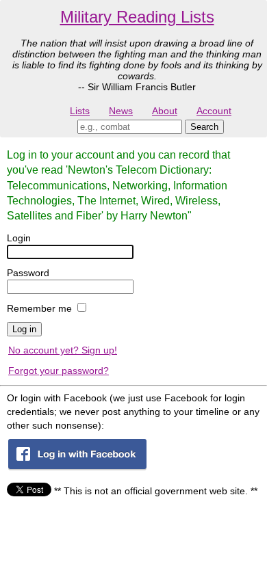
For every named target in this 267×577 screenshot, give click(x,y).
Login (19, 237)
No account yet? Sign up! (62, 350)
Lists (80, 110)
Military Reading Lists (137, 17)
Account (213, 110)
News (121, 110)
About (164, 110)
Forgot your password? (58, 370)
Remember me (39, 308)
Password (28, 272)
